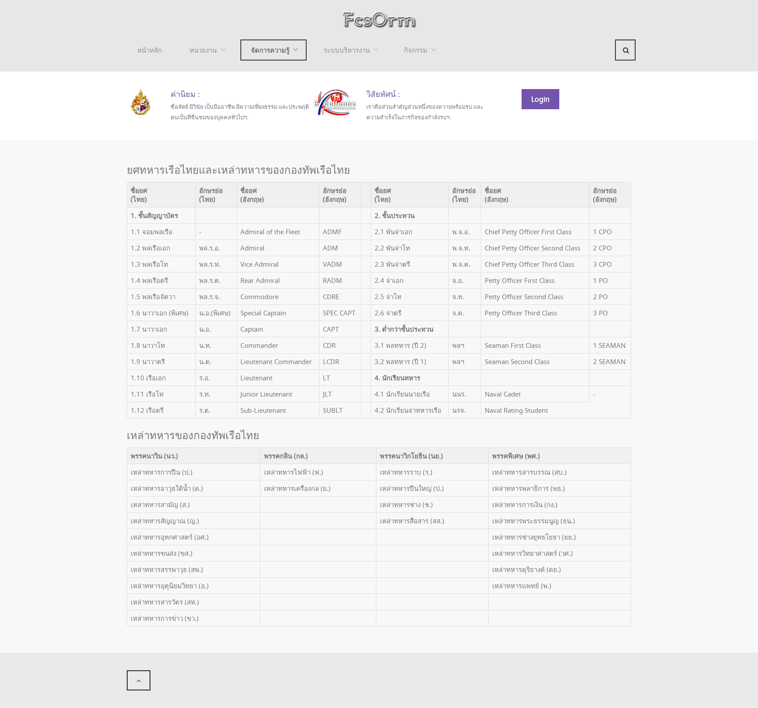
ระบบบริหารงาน (347, 50)
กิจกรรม (415, 50)
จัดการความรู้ (270, 50)
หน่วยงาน (203, 50)
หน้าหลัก (149, 50)
